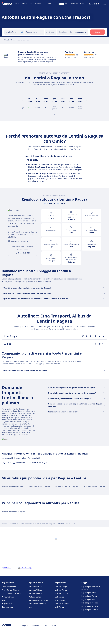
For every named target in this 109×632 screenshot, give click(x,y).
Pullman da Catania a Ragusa (66, 487)
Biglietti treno (8, 582)
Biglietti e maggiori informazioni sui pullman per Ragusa (25, 462)
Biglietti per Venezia (89, 609)
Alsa (30, 607)
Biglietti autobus (36, 582)
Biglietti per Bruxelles (90, 606)
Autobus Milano (35, 590)
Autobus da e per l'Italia (39, 604)
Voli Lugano (60, 600)
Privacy (54, 625)
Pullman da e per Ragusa (45, 523)
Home (4, 523)
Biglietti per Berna (89, 599)
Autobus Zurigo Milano (38, 600)
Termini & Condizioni (40, 625)
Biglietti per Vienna (89, 596)
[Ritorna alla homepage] (8, 4)
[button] (50, 32)
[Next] (87, 100)
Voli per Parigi (61, 586)
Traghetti (38, 4)
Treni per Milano (9, 586)
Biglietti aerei (61, 582)
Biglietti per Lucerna (89, 603)
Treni (17, 4)
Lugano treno (8, 604)
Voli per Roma (61, 590)
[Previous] (22, 100)
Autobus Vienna (35, 593)
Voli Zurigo (59, 597)
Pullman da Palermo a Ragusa (93, 487)
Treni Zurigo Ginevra (10, 590)
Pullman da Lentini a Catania (13, 487)
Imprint (25, 625)
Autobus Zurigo (35, 586)
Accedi (105, 4)
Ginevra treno (8, 597)
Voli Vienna (59, 607)
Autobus (24, 4)
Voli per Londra (61, 593)
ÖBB (4, 600)
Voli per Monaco (62, 604)
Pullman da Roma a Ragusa (39, 487)
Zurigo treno (7, 607)
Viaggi (84, 582)
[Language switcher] (63, 4)
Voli (31, 4)
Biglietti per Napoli (89, 592)
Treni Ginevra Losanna (11, 593)
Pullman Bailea (35, 597)
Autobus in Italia (25, 523)
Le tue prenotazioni (78, 4)
